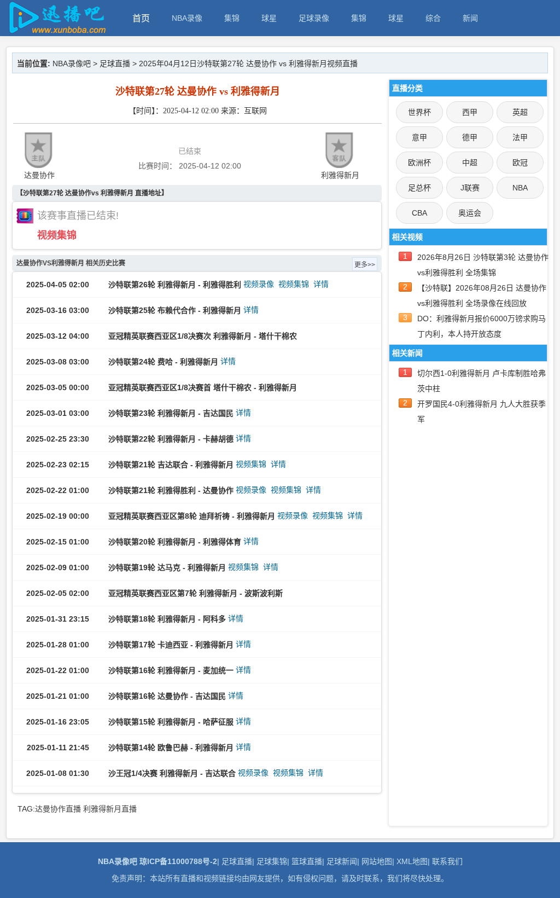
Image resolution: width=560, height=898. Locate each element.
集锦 (232, 18)
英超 (520, 112)
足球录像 (314, 18)
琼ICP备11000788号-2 (178, 861)
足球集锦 (271, 861)
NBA (520, 187)
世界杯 (419, 112)
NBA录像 (187, 18)
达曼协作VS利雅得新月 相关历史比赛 (70, 263)
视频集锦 (57, 235)
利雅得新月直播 (110, 808)
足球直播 (115, 63)
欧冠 (520, 162)
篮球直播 (306, 861)
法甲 (520, 137)
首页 (141, 18)
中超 (469, 162)
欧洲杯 (419, 162)
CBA (419, 212)
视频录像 (258, 284)
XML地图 (412, 861)
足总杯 (419, 187)
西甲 (469, 112)
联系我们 (447, 861)
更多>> (364, 265)
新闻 (470, 18)
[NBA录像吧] (55, 30)
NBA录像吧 (71, 63)
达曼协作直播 (58, 808)
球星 (269, 18)
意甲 (419, 137)
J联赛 (470, 187)
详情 (321, 284)
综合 (433, 18)
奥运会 (469, 212)
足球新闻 (341, 861)
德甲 (469, 137)
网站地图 (376, 861)
